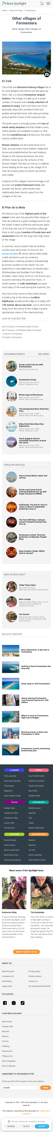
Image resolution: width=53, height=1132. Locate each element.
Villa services (9, 828)
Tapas (31, 823)
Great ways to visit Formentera (35, 684)
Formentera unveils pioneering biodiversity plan (35, 749)
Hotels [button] (39, 770)
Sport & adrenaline (12, 850)
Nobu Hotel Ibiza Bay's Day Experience (31, 425)
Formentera (30, 10)
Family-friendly (10, 840)
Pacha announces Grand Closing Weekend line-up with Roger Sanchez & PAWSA (32, 492)
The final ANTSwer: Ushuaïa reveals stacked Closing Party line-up (33, 522)
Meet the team (8, 971)
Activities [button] (14, 834)
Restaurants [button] (39, 802)
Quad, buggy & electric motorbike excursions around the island (32, 440)
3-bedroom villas (11, 813)
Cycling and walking (12, 860)
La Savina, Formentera (12, 334)
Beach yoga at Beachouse (31, 395)
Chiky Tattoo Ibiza (27, 585)
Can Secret (24, 614)
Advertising (7, 981)
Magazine (8, 791)
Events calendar (35, 855)
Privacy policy (34, 971)
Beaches (32, 845)
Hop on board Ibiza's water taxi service (33, 477)
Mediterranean (35, 808)
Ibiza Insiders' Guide (12, 796)
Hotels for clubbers (36, 781)
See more (43, 354)
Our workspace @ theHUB (39, 986)
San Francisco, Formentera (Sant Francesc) (21, 330)
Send (45, 1088)
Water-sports (9, 845)
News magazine (8, 1061)
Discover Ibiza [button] (39, 834)
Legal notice (7, 986)
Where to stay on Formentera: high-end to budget (35, 716)
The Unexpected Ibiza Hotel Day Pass (34, 410)
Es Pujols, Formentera (12, 337)
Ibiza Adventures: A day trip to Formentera (35, 651)
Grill (30, 818)
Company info (8, 976)
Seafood (32, 813)
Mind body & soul (11, 855)
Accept (42, 1126)
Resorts (32, 840)
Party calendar (10, 776)
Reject (26, 1126)
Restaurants (7, 1051)
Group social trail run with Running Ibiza (31, 365)
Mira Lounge (25, 599)
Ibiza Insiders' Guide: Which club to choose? (32, 552)
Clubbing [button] (14, 770)
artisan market (10, 253)
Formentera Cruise (27, 380)
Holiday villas (7, 1026)
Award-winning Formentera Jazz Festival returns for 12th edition (35, 700)
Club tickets (9, 786)
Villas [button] (14, 802)
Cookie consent (35, 976)
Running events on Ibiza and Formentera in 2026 (34, 733)
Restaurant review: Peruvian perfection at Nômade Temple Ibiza (33, 537)
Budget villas (9, 808)
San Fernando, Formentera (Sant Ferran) (20, 327)
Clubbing (6, 1046)
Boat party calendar (12, 781)
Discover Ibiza (16, 10)
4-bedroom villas (11, 818)
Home (4, 10)
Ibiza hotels (7, 1021)
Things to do (7, 1056)
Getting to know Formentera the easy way (36, 667)
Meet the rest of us (26, 952)
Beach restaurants (36, 828)
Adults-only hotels (36, 786)
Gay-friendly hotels (36, 776)
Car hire (32, 850)
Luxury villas (9, 823)
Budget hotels (34, 796)
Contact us (33, 981)
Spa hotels (33, 791)
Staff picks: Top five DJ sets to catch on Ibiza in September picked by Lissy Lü (33, 507)
